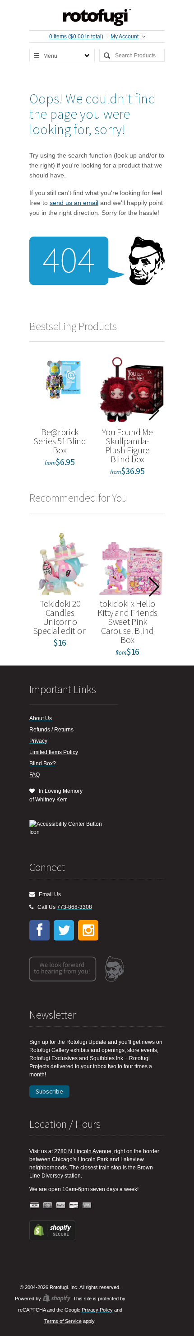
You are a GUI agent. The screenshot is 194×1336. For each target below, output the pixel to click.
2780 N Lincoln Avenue (82, 1151)
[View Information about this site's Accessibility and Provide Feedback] (68, 828)
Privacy (38, 741)
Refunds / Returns (51, 729)
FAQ (34, 775)
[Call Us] (31, 907)
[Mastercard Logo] (47, 1205)
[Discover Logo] (74, 1205)
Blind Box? (42, 763)
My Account (125, 36)
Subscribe (49, 1091)
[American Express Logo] (87, 1205)
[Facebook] (39, 930)
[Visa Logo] (34, 1205)
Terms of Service (63, 1321)
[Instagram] (88, 930)
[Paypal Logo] (60, 1205)
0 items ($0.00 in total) (76, 36)
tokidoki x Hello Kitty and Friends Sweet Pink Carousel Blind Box (127, 621)
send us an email (74, 202)
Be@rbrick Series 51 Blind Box (59, 441)
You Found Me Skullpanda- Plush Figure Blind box (127, 445)
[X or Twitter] (64, 930)
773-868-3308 (74, 907)
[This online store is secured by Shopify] (52, 1238)
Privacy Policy (97, 1310)
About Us (40, 718)
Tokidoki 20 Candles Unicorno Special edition (60, 617)
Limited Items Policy (53, 752)
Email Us (48, 894)
